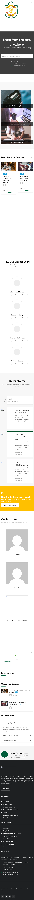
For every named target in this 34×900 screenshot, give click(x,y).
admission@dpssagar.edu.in (10, 874)
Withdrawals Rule (7, 847)
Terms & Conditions (8, 844)
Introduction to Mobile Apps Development (24, 178)
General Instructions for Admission (12, 833)
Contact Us (6, 818)
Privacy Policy (6, 839)
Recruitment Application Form (11, 815)
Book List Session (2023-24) (10, 809)
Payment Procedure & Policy (10, 836)
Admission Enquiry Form (9, 807)
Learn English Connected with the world (21, 437)
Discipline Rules (7, 831)
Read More (6, 788)
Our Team (5, 812)
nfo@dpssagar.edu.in (12, 872)
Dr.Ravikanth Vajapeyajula (17, 620)
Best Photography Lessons (17, 106)
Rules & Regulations (8, 841)
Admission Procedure (8, 804)
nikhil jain (17, 587)
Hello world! (8, 399)
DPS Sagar (6, 801)
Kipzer (4, 890)
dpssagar (8, 185)
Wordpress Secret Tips (17, 142)
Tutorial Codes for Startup (17, 124)
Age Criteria (6, 828)
